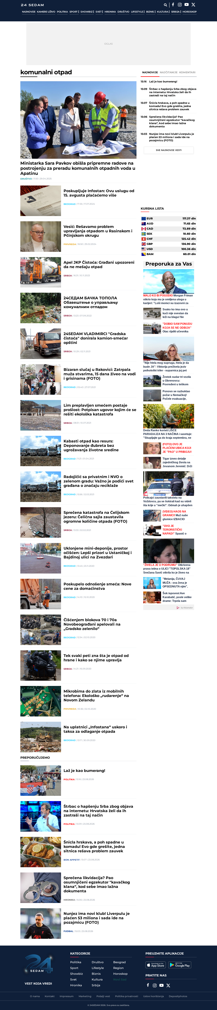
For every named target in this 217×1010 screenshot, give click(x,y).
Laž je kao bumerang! (84, 771)
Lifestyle (137, 12)
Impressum (67, 996)
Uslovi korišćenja (153, 996)
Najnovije (28, 12)
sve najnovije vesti (169, 150)
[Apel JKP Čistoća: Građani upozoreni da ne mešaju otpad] (40, 272)
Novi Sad (119, 979)
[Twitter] (193, 5)
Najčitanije (168, 72)
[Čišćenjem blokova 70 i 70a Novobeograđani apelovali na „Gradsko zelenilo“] (40, 630)
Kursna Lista (152, 208)
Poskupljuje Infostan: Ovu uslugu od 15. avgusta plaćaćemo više (99, 193)
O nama (35, 996)
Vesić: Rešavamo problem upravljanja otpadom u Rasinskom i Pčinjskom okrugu (98, 231)
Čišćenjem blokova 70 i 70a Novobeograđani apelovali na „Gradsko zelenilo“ (92, 624)
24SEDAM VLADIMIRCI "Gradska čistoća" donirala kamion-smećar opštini (96, 338)
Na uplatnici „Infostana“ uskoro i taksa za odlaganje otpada (95, 729)
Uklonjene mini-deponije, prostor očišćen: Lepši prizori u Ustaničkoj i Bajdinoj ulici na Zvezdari (98, 553)
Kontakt (50, 996)
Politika (62, 12)
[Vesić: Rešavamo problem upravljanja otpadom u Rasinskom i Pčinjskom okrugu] (40, 236)
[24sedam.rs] (32, 5)
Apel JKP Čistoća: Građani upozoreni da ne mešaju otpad (99, 264)
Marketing (85, 996)
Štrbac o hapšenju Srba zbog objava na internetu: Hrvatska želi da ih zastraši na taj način (98, 811)
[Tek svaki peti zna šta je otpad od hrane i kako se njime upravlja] (40, 665)
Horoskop (190, 12)
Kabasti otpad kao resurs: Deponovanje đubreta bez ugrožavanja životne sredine (91, 445)
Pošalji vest (103, 996)
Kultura (163, 12)
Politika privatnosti (126, 996)
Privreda (70, 244)
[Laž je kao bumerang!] (40, 780)
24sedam (95, 1005)
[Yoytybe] (186, 5)
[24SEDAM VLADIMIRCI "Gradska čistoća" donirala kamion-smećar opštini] (40, 343)
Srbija (175, 12)
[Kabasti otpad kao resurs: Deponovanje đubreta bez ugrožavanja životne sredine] (40, 451)
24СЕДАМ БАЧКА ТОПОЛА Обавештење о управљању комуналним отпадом (91, 302)
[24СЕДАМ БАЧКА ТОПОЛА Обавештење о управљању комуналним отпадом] (40, 308)
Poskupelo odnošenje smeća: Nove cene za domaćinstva (97, 586)
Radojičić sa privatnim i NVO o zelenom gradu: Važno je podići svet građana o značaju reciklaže (99, 481)
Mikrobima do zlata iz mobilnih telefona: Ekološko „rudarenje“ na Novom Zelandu (96, 696)
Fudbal (68, 931)
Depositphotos (178, 996)
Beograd (70, 204)
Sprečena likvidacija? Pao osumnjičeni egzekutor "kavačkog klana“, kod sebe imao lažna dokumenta (97, 885)
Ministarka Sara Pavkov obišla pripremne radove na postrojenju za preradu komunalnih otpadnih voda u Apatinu (77, 168)
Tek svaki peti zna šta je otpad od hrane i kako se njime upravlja (96, 658)
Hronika (110, 12)
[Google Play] (179, 965)
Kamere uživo (46, 12)
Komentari (187, 72)
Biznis (150, 12)
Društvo (123, 12)
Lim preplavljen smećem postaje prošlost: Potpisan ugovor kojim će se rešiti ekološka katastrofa (100, 410)
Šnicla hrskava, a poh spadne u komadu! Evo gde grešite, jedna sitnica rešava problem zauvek (94, 846)
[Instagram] (179, 5)
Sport (74, 12)
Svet (99, 12)
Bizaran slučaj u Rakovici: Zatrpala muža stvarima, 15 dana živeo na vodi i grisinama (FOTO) (100, 374)
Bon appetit (72, 860)
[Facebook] (172, 5)
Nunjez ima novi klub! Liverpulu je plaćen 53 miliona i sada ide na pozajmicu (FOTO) (97, 918)
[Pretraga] (165, 5)
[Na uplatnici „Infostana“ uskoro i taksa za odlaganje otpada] (40, 737)
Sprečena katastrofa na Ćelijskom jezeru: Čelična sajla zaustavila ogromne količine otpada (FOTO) (96, 517)
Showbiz (87, 12)
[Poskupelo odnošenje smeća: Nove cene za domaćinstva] (40, 594)
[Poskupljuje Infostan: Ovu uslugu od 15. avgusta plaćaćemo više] (40, 201)
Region (118, 968)
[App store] (155, 965)
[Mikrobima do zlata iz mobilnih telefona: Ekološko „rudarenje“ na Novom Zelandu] (40, 701)
